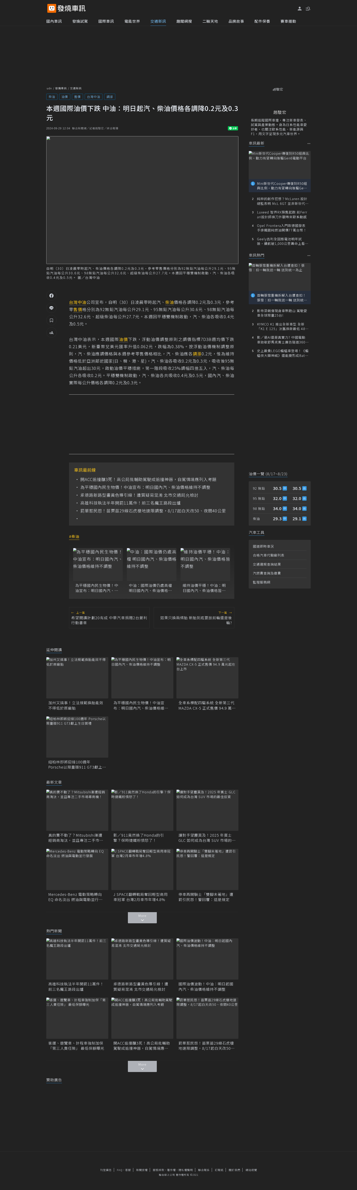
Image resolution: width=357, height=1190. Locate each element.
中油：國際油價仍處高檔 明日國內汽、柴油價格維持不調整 (150, 588)
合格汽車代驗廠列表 (268, 555)
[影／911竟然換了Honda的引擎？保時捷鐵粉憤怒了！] (142, 810)
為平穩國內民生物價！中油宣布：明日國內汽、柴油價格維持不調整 (145, 487)
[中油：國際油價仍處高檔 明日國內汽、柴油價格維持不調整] (151, 564)
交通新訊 (158, 21)
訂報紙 (219, 1170)
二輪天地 (210, 21)
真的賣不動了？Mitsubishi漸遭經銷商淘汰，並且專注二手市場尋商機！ (75, 838)
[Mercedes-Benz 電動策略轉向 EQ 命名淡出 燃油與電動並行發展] (77, 869)
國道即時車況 (263, 546)
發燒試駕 (80, 21)
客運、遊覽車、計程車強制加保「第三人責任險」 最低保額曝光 (76, 1045)
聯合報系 (204, 1170)
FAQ (120, 1170)
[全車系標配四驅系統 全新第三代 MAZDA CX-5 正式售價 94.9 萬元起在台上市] (207, 677)
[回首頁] (71, 8)
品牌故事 (236, 21)
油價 (64, 96)
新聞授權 (142, 1170)
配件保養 (262, 21)
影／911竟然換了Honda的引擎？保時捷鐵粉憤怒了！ (138, 838)
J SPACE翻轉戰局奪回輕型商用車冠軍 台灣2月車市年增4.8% (140, 897)
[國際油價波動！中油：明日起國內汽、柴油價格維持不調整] (207, 959)
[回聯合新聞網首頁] (51, 8)
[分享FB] (51, 295)
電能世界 (132, 21)
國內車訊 (54, 21)
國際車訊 (106, 21)
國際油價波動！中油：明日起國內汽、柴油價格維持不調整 (205, 986)
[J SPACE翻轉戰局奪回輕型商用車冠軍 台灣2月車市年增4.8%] (142, 869)
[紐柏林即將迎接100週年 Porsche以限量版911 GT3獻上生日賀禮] (77, 737)
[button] (308, 8)
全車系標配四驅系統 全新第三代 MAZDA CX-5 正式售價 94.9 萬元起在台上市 (207, 705)
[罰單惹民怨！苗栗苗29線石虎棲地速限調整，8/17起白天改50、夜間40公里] (207, 1018)
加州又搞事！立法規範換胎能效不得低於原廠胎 (75, 705)
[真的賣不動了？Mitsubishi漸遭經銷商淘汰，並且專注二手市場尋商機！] (77, 810)
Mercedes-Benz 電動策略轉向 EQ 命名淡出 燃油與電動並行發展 (75, 897)
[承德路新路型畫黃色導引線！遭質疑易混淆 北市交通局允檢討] (142, 959)
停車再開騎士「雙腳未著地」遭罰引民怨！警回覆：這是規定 (205, 897)
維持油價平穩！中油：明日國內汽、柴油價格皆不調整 (204, 588)
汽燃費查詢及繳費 (267, 573)
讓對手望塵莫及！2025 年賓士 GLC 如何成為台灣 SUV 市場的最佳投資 (207, 838)
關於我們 (234, 1170)
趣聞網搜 (184, 21)
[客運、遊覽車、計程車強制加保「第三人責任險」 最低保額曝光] (77, 1018)
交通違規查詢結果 (267, 564)
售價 (77, 96)
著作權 (171, 1170)
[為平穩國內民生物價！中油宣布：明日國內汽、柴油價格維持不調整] (98, 564)
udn (49, 88)
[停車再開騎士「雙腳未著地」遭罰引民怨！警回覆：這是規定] (207, 869)
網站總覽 (251, 1170)
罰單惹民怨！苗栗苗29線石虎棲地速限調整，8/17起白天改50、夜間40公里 (153, 511)
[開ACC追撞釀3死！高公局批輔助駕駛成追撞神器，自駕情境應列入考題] (142, 1018)
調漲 (109, 96)
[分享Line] (51, 308)
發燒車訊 (61, 88)
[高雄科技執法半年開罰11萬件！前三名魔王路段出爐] (77, 959)
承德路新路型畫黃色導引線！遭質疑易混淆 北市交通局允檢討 (139, 495)
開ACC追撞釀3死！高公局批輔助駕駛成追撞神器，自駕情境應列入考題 (148, 479)
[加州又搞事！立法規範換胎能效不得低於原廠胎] (77, 677)
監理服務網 (261, 582)
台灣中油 (93, 96)
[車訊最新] (309, 143)
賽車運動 (288, 21)
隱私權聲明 (185, 1170)
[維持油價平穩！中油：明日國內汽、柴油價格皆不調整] (205, 564)
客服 (128, 1170)
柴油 (52, 96)
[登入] (299, 8)
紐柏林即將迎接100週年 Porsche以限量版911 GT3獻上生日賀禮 (77, 764)
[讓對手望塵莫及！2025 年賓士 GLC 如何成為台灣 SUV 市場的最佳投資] (207, 810)
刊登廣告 (106, 1170)
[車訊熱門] (309, 255)
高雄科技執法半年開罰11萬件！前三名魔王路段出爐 (130, 503)
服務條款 (158, 1170)
